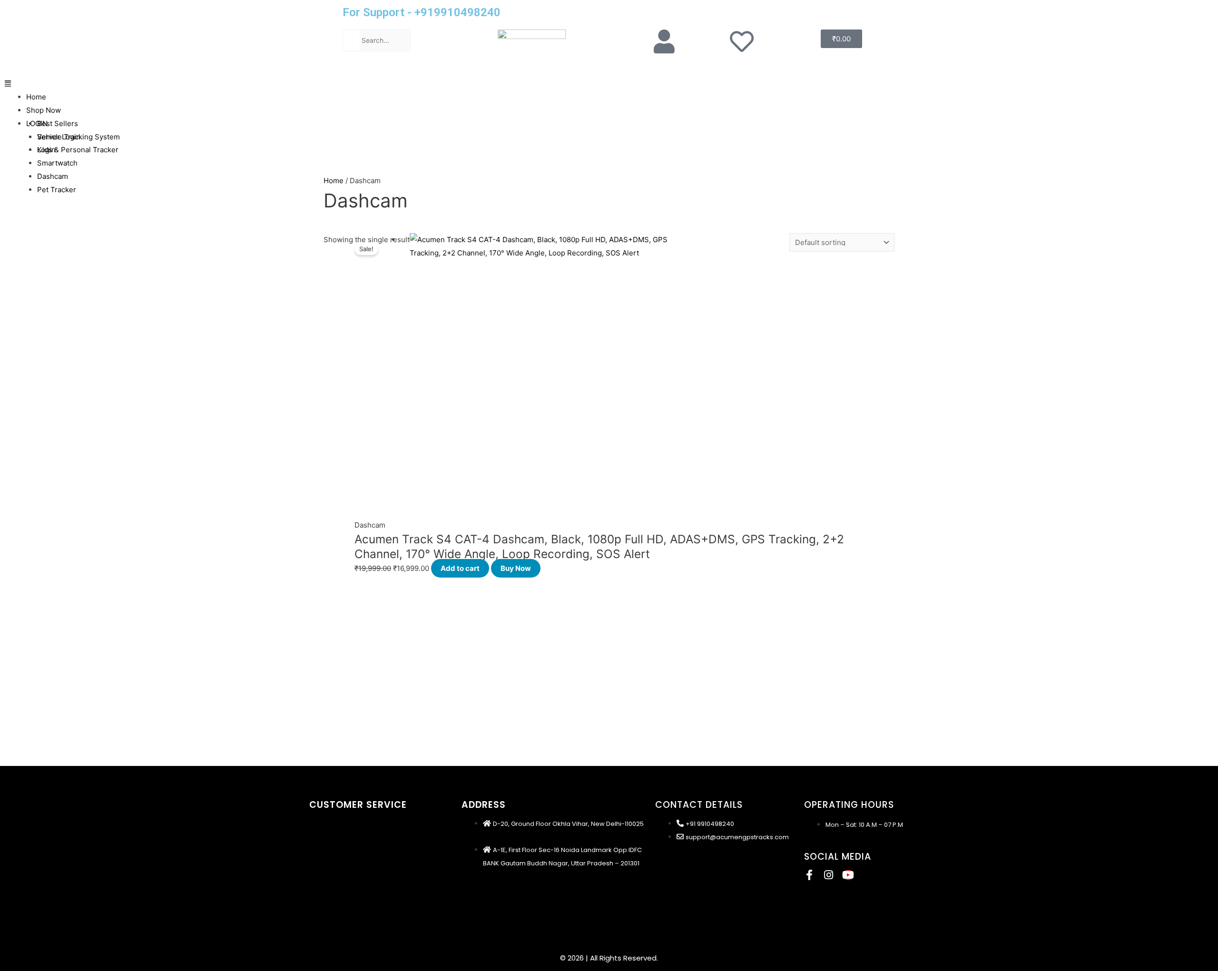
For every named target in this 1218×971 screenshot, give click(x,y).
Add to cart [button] (460, 568)
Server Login (58, 136)
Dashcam (52, 176)
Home (36, 96)
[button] (609, 83)
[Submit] (351, 40)
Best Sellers (57, 123)
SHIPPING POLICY (336, 822)
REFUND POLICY (333, 867)
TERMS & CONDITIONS (344, 837)
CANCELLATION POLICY (345, 881)
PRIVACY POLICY (335, 852)
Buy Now (516, 568)
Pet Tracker (56, 189)
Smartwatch (57, 162)
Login (46, 149)
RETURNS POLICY (335, 896)
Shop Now (43, 110)
